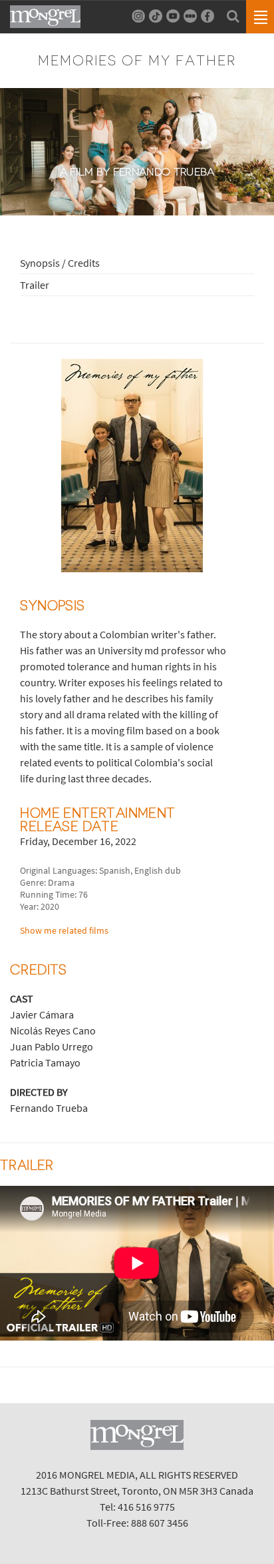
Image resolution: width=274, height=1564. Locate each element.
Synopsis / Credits (60, 262)
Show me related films (64, 930)
